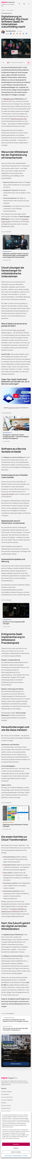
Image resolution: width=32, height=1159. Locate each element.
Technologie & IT (10, 10)
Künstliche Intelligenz (6, 1091)
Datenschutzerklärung (17, 1155)
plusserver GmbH (13, 408)
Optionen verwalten (16, 1152)
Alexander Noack (11, 31)
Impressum (25, 1155)
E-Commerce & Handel (6, 1097)
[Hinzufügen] (3, 62)
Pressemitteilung (8, 1059)
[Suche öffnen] (19, 4)
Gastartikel (6, 1055)
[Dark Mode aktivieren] (24, 4)
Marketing (3, 1103)
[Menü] (29, 4)
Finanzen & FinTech (6, 1105)
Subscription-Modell (7, 494)
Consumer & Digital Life (7, 1100)
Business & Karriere (6, 1108)
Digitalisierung (8, 99)
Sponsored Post (7, 1051)
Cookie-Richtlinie (8, 1155)
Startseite (3, 10)
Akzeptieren (16, 1144)
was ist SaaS (21, 330)
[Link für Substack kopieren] (20, 33)
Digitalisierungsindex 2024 (19, 119)
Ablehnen (16, 1148)
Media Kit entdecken (16, 1063)
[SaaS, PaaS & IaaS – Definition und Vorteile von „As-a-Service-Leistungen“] (16, 396)
